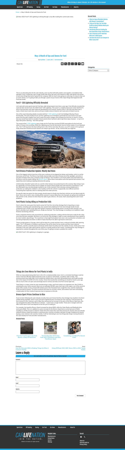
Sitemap (50, 442)
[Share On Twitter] (65, 63)
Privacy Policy (83, 444)
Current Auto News (58, 59)
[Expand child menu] (70, 7)
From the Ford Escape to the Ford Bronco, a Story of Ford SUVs (27, 336)
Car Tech (46, 7)
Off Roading (30, 7)
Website (17, 389)
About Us (76, 7)
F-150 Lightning (52, 114)
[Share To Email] (82, 63)
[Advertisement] (50, 79)
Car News (55, 7)
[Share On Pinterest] (79, 63)
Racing (38, 7)
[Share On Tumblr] (75, 63)
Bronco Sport (43, 179)
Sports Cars (20, 7)
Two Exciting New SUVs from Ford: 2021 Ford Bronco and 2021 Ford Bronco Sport (50, 337)
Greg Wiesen (42, 59)
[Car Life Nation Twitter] (84, 437)
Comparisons (51, 438)
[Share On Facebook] (62, 63)
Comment (18, 359)
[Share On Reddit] (72, 63)
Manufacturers (65, 7)
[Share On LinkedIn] (69, 63)
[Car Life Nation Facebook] (81, 437)
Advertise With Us (84, 442)
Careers (50, 440)
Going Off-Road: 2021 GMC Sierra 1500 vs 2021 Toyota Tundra (68, 348)
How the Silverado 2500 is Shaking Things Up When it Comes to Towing (32, 348)
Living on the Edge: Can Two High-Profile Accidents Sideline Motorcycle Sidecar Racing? (99, 25)
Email (17, 383)
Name (17, 377)
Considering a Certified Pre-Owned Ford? (74, 336)
